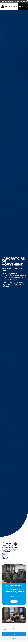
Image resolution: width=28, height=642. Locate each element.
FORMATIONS (14, 585)
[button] (25, 625)
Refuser (14, 638)
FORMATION (25, 6)
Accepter (14, 634)
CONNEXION (25, 6)
